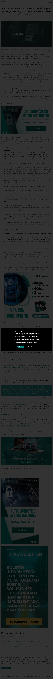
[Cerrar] (51, 661)
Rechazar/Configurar (31, 346)
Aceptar (20, 346)
